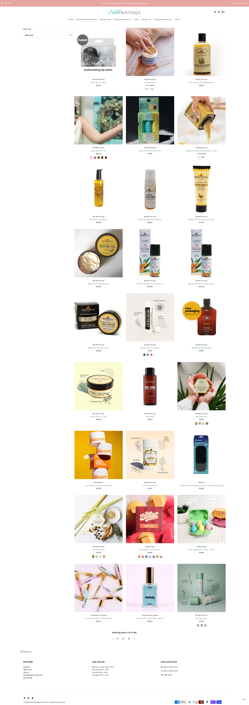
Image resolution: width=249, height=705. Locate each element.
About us (27, 669)
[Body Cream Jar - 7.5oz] (98, 386)
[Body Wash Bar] (201, 386)
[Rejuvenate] (207, 423)
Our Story (27, 677)
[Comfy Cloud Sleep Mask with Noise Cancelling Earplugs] (201, 455)
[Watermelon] (152, 354)
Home (71, 19)
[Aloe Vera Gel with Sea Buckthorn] (201, 52)
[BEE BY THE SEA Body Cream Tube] (201, 189)
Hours (26, 672)
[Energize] (203, 423)
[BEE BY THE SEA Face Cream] (98, 317)
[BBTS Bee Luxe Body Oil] (98, 189)
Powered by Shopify (57, 702)
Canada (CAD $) (238, 3)
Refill (203, 157)
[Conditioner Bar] (98, 519)
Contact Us (146, 19)
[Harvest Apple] (161, 556)
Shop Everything (121, 19)
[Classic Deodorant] (150, 455)
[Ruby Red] (95, 157)
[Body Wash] (150, 386)
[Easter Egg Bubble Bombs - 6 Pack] (201, 519)
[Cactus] (139, 556)
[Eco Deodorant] (201, 588)
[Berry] (155, 354)
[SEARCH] (215, 12)
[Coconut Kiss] (91, 157)
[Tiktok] (9, 3)
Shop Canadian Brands (87, 19)
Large (152, 89)
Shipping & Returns (163, 19)
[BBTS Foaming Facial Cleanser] (150, 189)
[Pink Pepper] (102, 157)
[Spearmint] (144, 354)
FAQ (176, 19)
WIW (136, 19)
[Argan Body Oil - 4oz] (98, 120)
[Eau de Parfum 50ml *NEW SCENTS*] (150, 588)
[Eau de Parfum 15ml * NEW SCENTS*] (98, 588)
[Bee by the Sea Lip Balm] (150, 317)
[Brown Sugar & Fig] (150, 556)
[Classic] (196, 423)
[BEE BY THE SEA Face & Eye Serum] (150, 253)
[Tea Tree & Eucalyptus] (146, 556)
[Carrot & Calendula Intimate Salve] (98, 455)
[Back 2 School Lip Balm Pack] (150, 120)
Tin (199, 157)
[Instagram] (5, 3)
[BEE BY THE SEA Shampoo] (201, 317)
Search (26, 667)
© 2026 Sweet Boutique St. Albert (36, 702)
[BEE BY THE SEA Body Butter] (98, 253)
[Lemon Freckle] (106, 157)
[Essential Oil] (98, 157)
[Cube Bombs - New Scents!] (150, 519)
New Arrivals (105, 19)
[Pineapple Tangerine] (157, 556)
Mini (147, 89)
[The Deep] (153, 556)
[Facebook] (1, 3)
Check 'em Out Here (139, 3)
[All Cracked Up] (150, 52)
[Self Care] (142, 556)
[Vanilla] (148, 354)
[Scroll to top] (243, 699)
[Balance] (199, 423)
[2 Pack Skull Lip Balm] (98, 52)
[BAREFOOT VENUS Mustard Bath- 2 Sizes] (201, 120)
